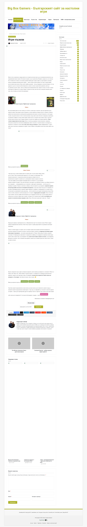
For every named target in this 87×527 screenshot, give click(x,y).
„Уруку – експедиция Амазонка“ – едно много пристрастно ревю (47, 461)
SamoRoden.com (35, 512)
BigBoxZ (61, 94)
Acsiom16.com (51, 512)
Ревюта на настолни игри (65, 42)
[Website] (17, 331)
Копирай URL (38, 306)
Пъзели (61, 86)
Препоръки (56, 19)
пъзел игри (31, 303)
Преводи (62, 49)
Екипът (35, 523)
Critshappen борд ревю (65, 98)
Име (9, 491)
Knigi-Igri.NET (28, 512)
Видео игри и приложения (65, 59)
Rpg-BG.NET (65, 512)
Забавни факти (63, 51)
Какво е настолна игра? (52, 523)
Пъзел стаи (34, 19)
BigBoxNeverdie (63, 96)
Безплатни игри (63, 57)
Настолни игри (17, 19)
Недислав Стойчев (14, 43)
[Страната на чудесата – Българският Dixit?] (31, 410)
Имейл (10, 496)
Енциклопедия (42, 19)
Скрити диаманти (63, 80)
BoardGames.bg (24, 166)
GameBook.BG (22, 512)
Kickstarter (62, 71)
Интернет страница (36, 496)
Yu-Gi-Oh (62, 84)
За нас (31, 523)
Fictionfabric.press (58, 512)
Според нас (62, 55)
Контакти (44, 523)
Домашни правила (64, 74)
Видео (50, 19)
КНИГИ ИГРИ (63, 63)
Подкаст (62, 90)
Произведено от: (63, 53)
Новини (61, 67)
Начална (10, 19)
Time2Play (37, 281)
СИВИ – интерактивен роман (68, 19)
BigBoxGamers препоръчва (66, 47)
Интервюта (62, 78)
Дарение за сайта (44, 294)
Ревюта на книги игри (65, 65)
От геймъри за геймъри (65, 88)
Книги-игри (26, 19)
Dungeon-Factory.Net (43, 512)
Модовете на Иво (64, 76)
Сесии (61, 82)
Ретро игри (62, 100)
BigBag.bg (31, 202)
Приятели (40, 523)
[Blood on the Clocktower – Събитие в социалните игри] (15, 410)
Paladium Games (38, 202)
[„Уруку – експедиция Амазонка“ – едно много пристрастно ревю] (47, 410)
